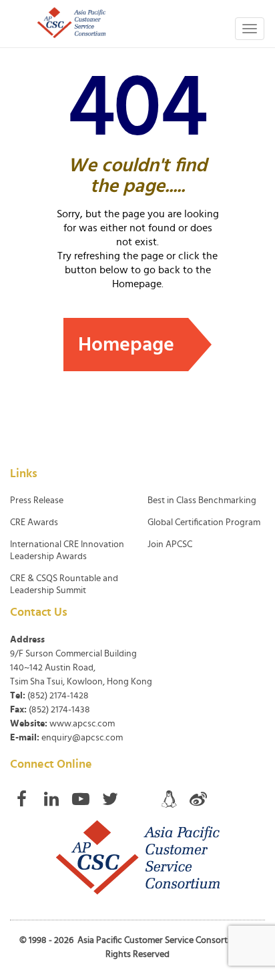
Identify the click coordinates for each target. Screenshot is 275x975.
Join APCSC (170, 544)
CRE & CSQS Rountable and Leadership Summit (64, 584)
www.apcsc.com (82, 723)
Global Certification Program (204, 522)
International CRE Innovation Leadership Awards (67, 550)
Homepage (126, 345)
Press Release (36, 500)
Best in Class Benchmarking (202, 500)
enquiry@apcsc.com (82, 737)
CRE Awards (34, 522)
